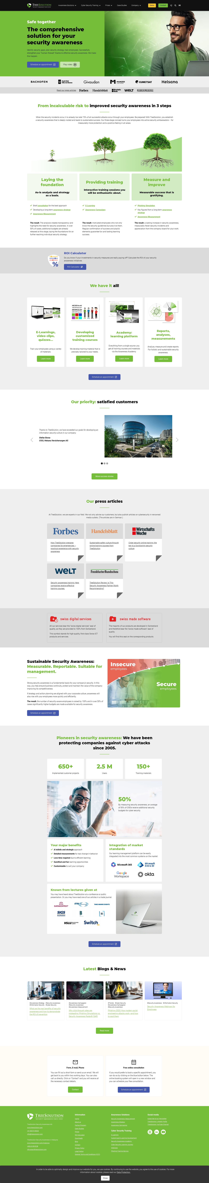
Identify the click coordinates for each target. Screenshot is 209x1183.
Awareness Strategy (118, 1122)
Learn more (46, 359)
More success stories (104, 476)
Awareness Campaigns (119, 1125)
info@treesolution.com (35, 1134)
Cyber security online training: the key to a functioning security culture (143, 546)
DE (180, 5)
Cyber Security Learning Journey (122, 1144)
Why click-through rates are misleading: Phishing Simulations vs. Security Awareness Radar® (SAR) (84, 1013)
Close (105, 1178)
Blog (76, 1141)
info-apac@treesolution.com (37, 1149)
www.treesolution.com (35, 1127)
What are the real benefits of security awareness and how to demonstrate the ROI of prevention (45, 1011)
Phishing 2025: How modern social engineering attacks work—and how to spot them (123, 1013)
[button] (67, 5)
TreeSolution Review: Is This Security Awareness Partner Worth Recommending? (104, 586)
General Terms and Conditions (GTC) (87, 1154)
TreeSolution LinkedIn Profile (157, 1121)
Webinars (114, 1148)
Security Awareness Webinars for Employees (161, 1008)
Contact (163, 5)
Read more (104, 1030)
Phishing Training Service (119, 1151)
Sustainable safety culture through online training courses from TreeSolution (104, 546)
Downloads (79, 1138)
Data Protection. (124, 1172)
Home (77, 1119)
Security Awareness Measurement (123, 1119)
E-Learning (114, 1135)
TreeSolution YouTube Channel (158, 1124)
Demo (152, 5)
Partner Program (80, 1125)
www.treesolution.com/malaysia (38, 1143)
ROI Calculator (80, 1135)
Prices (77, 1132)
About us (78, 1122)
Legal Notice (79, 1151)
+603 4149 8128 (32, 1146)
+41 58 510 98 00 (33, 1131)
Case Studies (122, 5)
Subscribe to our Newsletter (157, 1119)
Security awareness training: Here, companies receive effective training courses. (65, 586)
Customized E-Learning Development (124, 1138)
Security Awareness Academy (121, 1141)
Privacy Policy (79, 1148)
